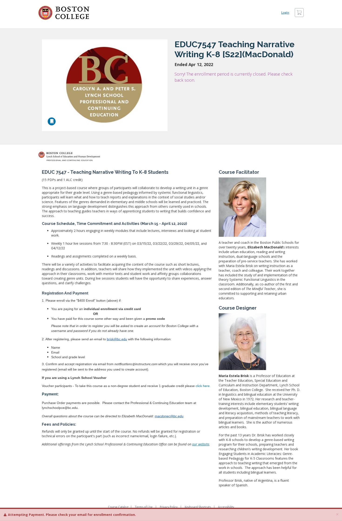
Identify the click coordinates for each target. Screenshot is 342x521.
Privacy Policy (169, 507)
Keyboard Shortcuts (198, 507)
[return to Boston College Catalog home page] (63, 13)
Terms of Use (144, 507)
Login (285, 12)
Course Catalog (118, 507)
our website (200, 444)
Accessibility (226, 507)
